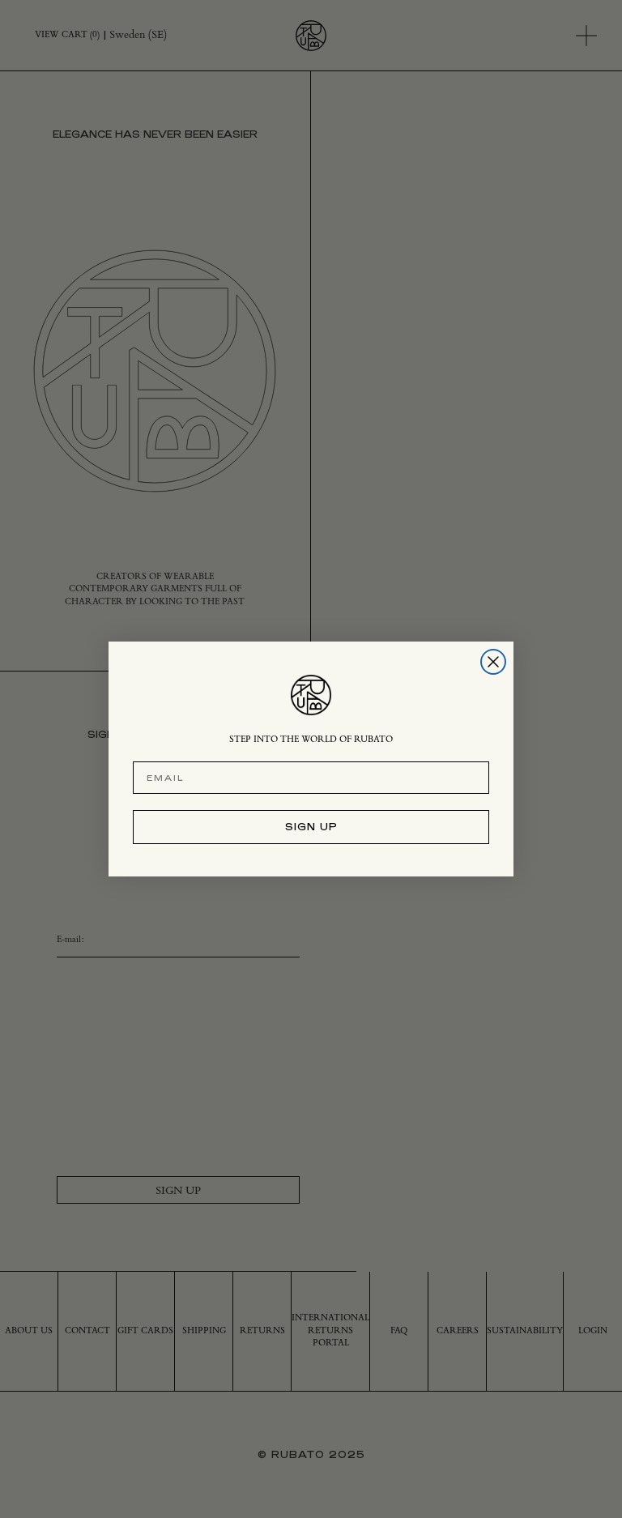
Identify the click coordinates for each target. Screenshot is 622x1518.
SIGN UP (311, 827)
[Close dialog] (493, 662)
